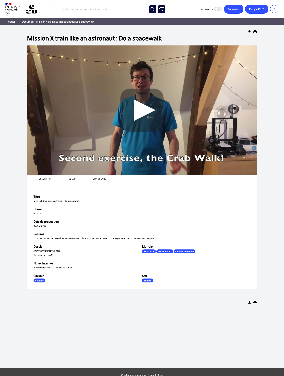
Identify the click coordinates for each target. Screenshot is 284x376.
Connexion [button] (233, 9)
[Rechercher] (152, 9)
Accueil (11, 21)
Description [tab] (45, 178)
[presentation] (41, 179)
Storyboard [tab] (99, 178)
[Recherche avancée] (161, 9)
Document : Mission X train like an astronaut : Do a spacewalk (58, 21)
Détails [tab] (73, 178)
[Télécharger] (249, 32)
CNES (256, 9)
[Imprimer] (255, 32)
